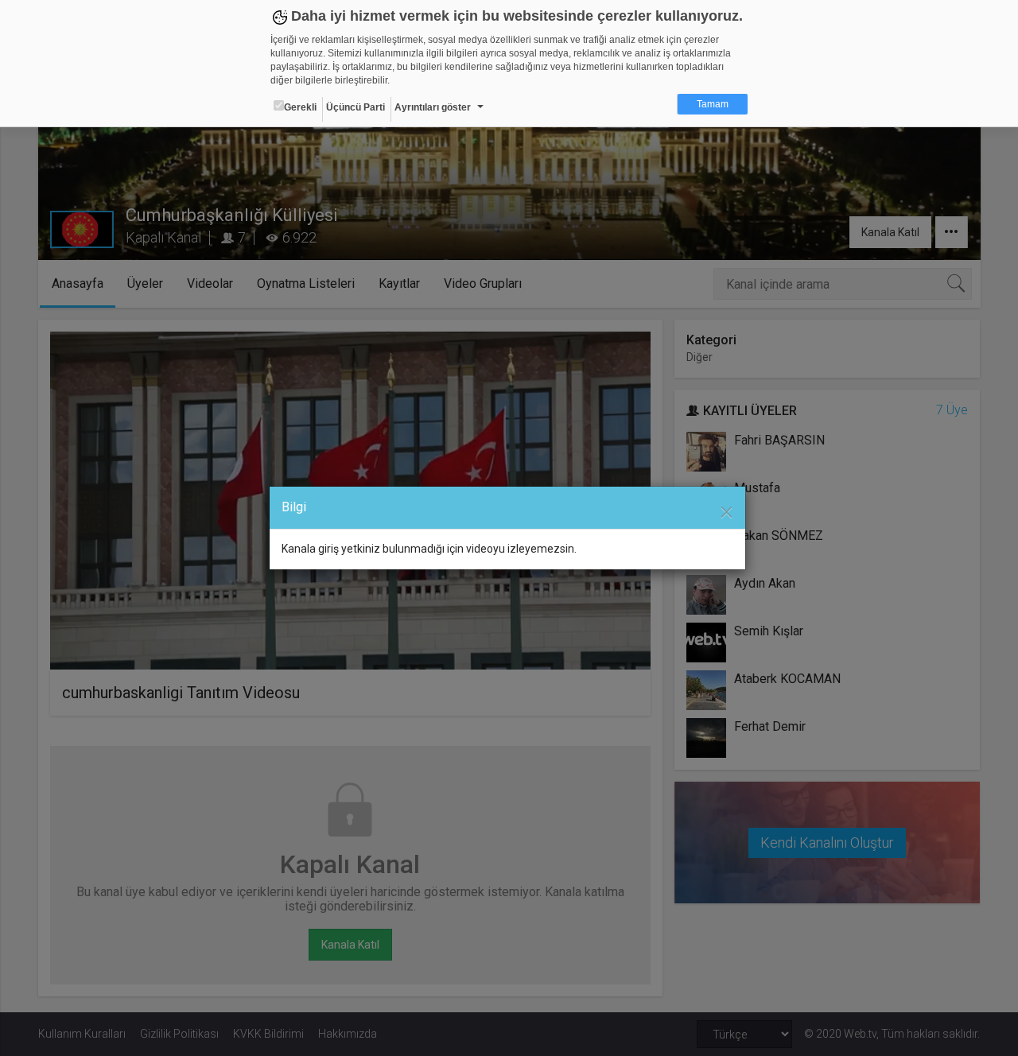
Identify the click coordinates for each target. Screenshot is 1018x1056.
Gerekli (300, 107)
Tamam (713, 104)
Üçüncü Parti (355, 107)
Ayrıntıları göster (432, 107)
